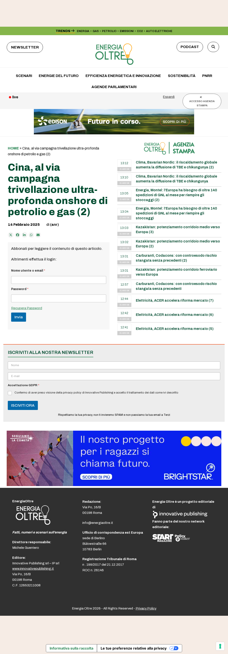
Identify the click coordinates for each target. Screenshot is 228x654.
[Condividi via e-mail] (38, 235)
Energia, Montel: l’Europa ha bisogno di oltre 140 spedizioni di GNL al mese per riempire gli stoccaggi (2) (176, 195)
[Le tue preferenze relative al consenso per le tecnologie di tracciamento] (220, 646)
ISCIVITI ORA (23, 405)
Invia (18, 317)
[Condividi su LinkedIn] (24, 235)
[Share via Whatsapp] (31, 235)
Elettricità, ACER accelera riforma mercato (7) (175, 300)
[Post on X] (11, 235)
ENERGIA (83, 31)
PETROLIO (109, 31)
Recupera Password (26, 308)
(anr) (54, 224)
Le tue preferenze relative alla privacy (134, 648)
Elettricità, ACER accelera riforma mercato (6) (175, 315)
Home (13, 148)
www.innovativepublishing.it (33, 568)
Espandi (169, 97)
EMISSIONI (127, 31)
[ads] (114, 485)
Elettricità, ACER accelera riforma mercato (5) (175, 329)
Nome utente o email (28, 270)
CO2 (140, 31)
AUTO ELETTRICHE (159, 31)
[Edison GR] (114, 133)
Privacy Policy (146, 608)
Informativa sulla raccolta (71, 648)
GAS (96, 31)
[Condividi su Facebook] (17, 235)
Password (19, 289)
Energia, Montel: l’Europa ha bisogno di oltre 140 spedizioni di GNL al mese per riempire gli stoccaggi (176, 213)
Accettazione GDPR (23, 385)
